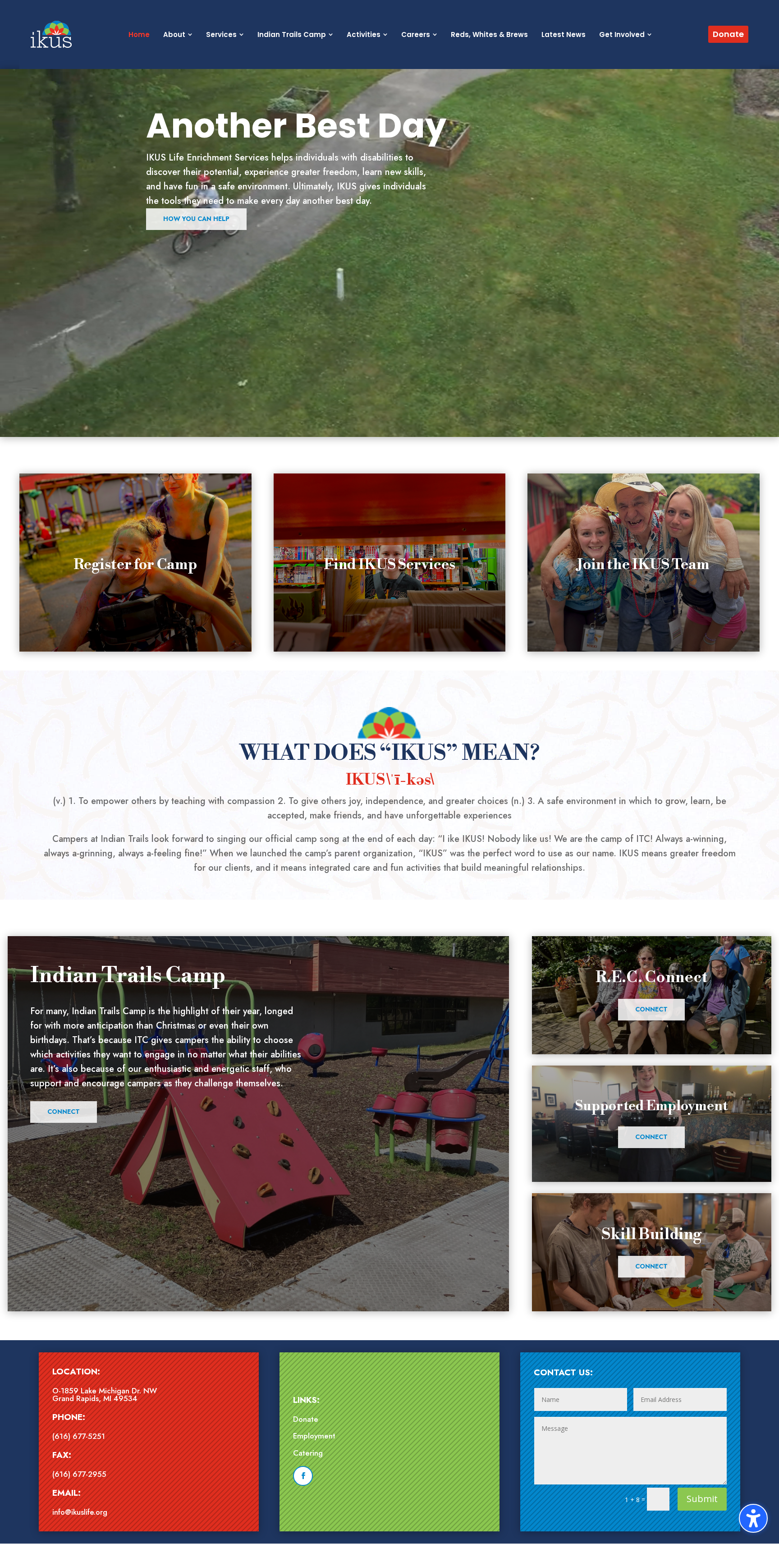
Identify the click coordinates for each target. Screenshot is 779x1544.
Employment (314, 1435)
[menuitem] (139, 34)
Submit (702, 1499)
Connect (63, 1111)
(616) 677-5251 (78, 1436)
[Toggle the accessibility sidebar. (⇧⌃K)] (753, 1518)
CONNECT (651, 1009)
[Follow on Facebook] (303, 1476)
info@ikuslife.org (79, 1512)
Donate (305, 1419)
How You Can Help (196, 218)
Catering (308, 1453)
